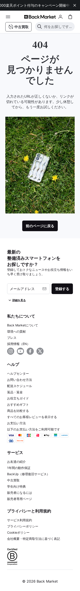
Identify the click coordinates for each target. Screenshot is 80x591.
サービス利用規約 (19, 520)
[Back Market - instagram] (10, 351)
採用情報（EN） (18, 344)
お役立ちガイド (18, 398)
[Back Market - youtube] (20, 351)
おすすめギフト (18, 404)
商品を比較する (18, 411)
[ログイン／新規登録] (60, 16)
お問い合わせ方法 (19, 380)
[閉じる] (74, 5)
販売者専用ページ (19, 499)
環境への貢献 (16, 331)
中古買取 (13, 480)
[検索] (39, 26)
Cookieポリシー (18, 532)
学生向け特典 (16, 486)
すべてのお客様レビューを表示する (32, 417)
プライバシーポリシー (22, 526)
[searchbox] (58, 26)
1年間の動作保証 (18, 468)
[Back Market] (40, 17)
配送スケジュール (19, 386)
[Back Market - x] (40, 351)
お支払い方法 (16, 423)
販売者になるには (19, 492)
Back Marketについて (22, 325)
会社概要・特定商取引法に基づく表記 (33, 539)
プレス (11, 337)
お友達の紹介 (16, 461)
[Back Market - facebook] (30, 351)
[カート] (70, 16)
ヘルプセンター (18, 373)
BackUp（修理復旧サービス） (28, 474)
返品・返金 (15, 392)
